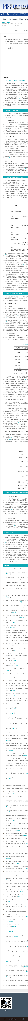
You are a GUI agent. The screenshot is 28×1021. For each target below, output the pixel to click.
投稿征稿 (15, 14)
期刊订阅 (23, 14)
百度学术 (8, 573)
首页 (2, 14)
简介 (8, 14)
